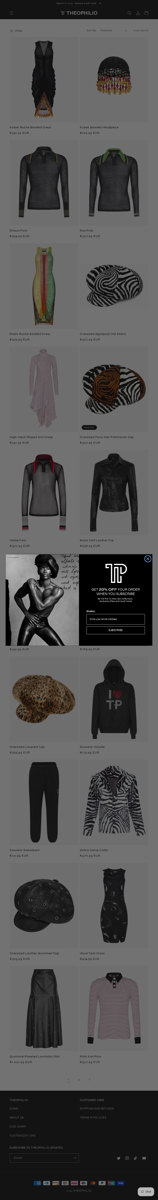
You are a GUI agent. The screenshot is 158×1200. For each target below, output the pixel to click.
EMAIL (91, 611)
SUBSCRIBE (115, 630)
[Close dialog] (148, 559)
